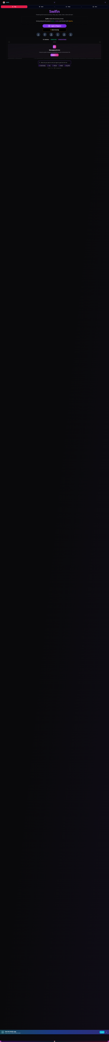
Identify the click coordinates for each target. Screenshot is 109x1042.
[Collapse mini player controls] (0, 1041)
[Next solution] (100, 42)
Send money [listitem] (42, 65)
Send (42, 6)
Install (102, 1032)
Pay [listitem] (49, 65)
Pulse (69, 6)
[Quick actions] (54, 1041)
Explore (54, 55)
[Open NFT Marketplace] (108, 1041)
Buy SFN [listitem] (68, 65)
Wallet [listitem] (61, 65)
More (96, 6)
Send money (55, 30)
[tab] (11, 58)
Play (15, 6)
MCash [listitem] (55, 65)
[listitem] (38, 34)
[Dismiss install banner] (106, 1032)
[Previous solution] (9, 42)
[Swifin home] (3, 2)
